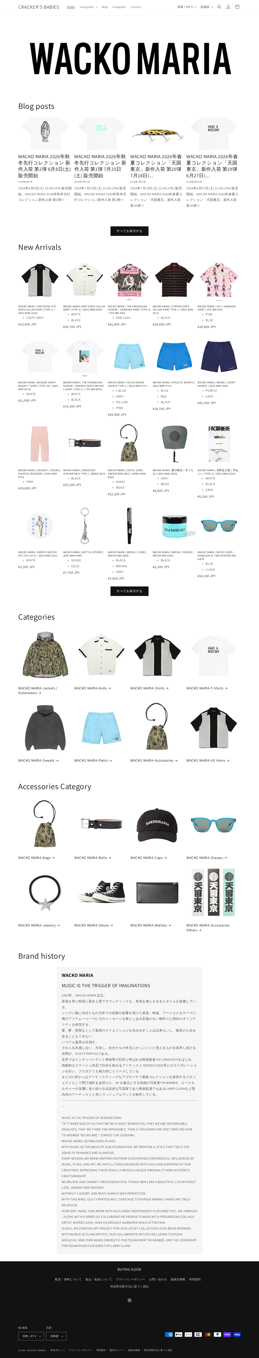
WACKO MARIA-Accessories (151, 760)
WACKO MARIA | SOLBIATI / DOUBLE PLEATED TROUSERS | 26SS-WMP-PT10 (39, 474)
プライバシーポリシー (130, 1279)
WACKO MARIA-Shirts (147, 688)
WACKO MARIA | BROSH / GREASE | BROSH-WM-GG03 (173, 554)
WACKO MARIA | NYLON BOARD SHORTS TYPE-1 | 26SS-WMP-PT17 (128, 384)
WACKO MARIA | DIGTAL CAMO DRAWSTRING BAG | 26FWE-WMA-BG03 (127, 474)
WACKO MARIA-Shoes (91, 925)
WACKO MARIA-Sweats (36, 760)
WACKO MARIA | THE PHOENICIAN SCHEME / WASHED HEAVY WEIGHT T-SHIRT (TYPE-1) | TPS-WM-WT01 (83, 386)
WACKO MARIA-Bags (34, 857)
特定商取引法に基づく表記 (158, 1350)
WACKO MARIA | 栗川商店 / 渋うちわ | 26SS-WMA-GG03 (173, 472)
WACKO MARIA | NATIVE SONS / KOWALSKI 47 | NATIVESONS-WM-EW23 (217, 556)
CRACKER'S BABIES (36, 1350)
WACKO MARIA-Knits (90, 688)
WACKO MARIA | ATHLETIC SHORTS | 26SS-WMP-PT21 (174, 384)
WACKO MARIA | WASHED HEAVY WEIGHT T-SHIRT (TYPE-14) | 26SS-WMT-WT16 (38, 386)
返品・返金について (98, 1279)
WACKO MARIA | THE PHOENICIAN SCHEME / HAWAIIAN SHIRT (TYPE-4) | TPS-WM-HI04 (129, 310)
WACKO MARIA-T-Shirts (204, 688)
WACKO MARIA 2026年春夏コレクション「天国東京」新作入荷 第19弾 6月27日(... (212, 166)
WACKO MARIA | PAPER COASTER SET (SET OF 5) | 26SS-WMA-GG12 (38, 554)
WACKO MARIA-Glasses (204, 857)
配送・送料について (68, 1279)
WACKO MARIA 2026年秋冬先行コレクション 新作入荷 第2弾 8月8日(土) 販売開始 (44, 166)
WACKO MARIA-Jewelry (37, 925)
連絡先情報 (178, 1279)
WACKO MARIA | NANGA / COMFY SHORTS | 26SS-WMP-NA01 (216, 384)
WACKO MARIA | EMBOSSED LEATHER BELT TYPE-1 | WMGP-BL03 (84, 472)
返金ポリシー (58, 1350)
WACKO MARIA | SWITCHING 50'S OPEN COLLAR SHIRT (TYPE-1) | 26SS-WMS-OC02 (37, 310)
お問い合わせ (158, 1279)
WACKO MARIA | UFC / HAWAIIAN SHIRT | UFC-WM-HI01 (216, 308)
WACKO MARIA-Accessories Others (207, 927)
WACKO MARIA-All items (205, 760)
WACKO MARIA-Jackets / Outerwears (37, 690)
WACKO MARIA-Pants (91, 760)
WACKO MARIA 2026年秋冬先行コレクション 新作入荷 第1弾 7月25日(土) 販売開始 (100, 166)
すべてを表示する (129, 231)
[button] (88, 7)
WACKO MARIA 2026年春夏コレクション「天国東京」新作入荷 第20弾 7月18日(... (156, 166)
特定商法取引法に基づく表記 (129, 1286)
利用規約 (195, 1279)
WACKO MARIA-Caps (146, 857)
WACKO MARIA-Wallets (148, 925)
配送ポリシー (117, 1350)
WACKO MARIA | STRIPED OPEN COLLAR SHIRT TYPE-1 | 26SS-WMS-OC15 (173, 310)
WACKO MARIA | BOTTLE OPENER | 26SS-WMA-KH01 (83, 554)
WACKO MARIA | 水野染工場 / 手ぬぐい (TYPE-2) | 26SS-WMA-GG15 (217, 472)
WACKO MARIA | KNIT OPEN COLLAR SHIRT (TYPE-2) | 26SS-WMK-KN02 (84, 308)
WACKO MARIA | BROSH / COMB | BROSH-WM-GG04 (127, 554)
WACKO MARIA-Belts (90, 857)
